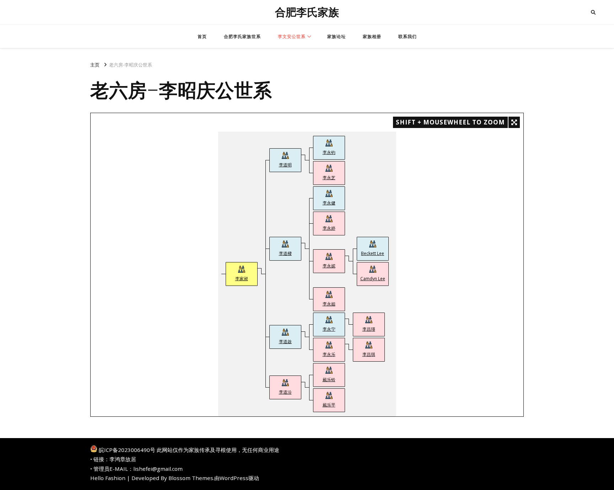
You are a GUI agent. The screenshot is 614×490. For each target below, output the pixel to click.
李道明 (285, 165)
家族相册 (372, 36)
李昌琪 (368, 354)
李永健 (329, 203)
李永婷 (329, 228)
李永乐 (329, 354)
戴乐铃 (329, 380)
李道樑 (285, 253)
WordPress (234, 477)
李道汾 (285, 392)
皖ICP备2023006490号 (127, 449)
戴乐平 (329, 405)
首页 (202, 36)
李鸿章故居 (122, 459)
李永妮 (329, 266)
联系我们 (407, 36)
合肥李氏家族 (307, 12)
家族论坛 (336, 36)
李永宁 (329, 329)
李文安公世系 (292, 36)
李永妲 (329, 304)
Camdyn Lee (372, 279)
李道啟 (285, 342)
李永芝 (329, 178)
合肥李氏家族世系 (242, 36)
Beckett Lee (372, 253)
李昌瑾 (368, 329)
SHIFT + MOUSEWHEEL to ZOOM (450, 122)
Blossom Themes (190, 477)
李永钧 (329, 152)
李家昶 (241, 279)
